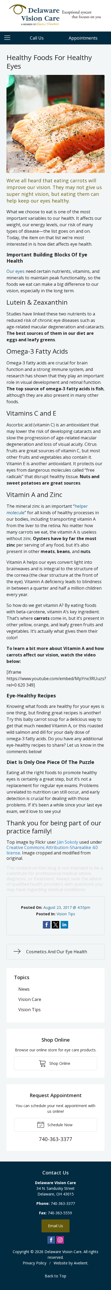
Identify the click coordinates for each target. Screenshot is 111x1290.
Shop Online (59, 1063)
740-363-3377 (63, 1203)
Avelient (81, 1262)
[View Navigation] (9, 38)
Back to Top (55, 1275)
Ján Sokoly (67, 842)
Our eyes (15, 271)
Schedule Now (59, 1124)
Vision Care (29, 999)
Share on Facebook (46, 925)
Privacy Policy (34, 1262)
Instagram (60, 1240)
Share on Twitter (55, 925)
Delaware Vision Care (63, 1251)
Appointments (83, 38)
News (24, 989)
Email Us (55, 1225)
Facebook (51, 1240)
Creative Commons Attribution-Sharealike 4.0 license (52, 850)
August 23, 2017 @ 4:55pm (66, 907)
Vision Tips (66, 913)
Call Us (37, 38)
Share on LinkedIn (64, 925)
